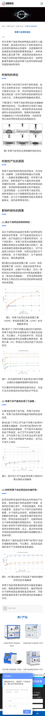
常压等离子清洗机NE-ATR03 (12, 669)
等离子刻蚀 (12, 608)
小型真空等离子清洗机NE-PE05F (12, 644)
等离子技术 (10, 26)
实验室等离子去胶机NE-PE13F (33, 643)
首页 (3, 26)
